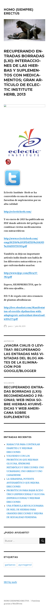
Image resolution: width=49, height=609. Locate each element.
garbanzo (10, 565)
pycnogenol (25, 565)
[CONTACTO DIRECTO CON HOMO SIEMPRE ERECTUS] (24, 161)
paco (10, 326)
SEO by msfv (10, 582)
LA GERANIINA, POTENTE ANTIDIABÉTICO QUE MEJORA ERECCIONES (23, 483)
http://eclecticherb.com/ (17, 211)
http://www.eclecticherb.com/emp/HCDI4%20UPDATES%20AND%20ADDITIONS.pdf (24, 242)
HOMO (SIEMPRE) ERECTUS (18, 11)
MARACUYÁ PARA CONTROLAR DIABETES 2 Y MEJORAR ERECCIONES (23, 448)
